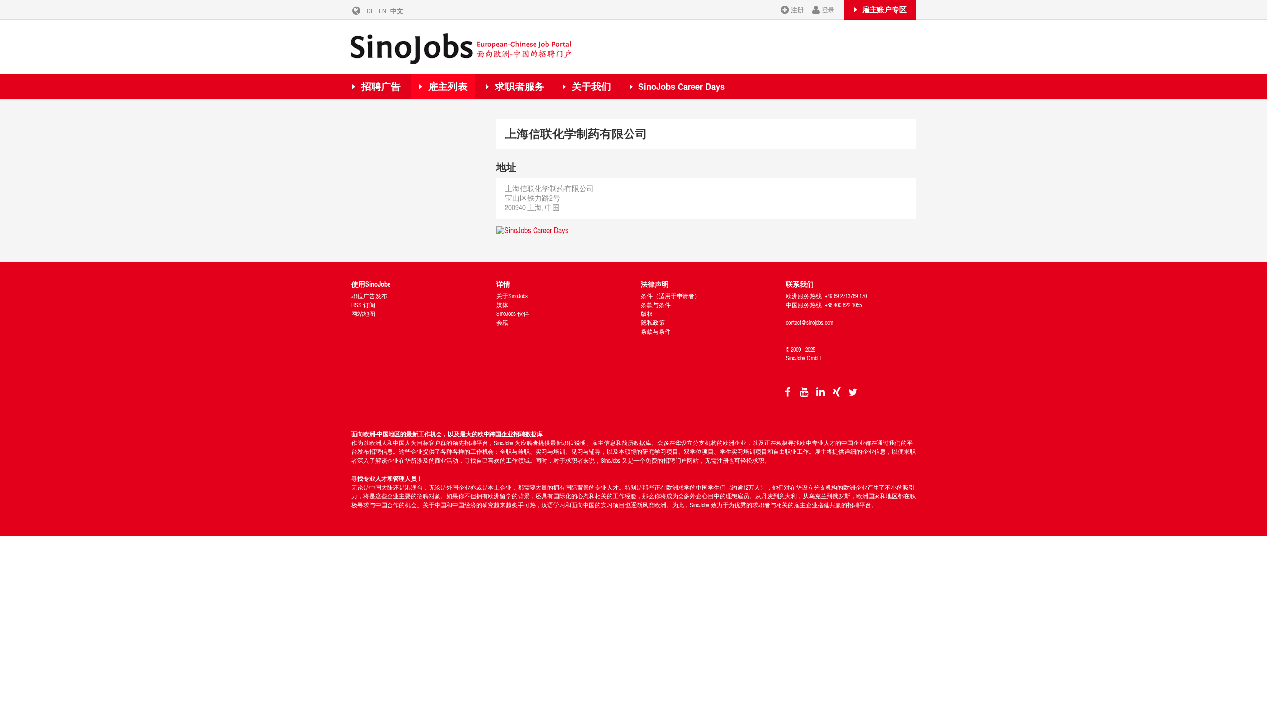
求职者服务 (519, 86)
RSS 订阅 (363, 305)
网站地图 (363, 314)
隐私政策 (653, 322)
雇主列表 (448, 86)
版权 (647, 314)
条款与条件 (656, 305)
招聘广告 (381, 86)
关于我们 (591, 86)
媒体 (502, 305)
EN (382, 10)
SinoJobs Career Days (681, 86)
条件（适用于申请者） (670, 296)
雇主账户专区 (884, 9)
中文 (396, 10)
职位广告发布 (369, 296)
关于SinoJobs (512, 296)
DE (370, 10)
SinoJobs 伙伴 (512, 314)
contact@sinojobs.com (809, 322)
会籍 (502, 322)
